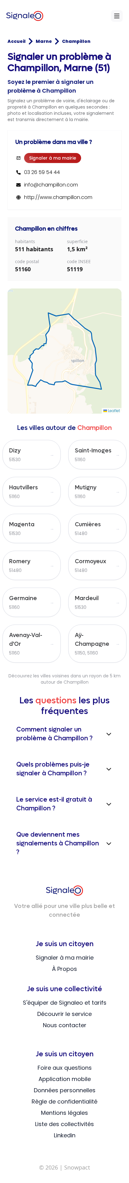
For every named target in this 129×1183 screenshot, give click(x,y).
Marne (44, 41)
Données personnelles (64, 1090)
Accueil (17, 41)
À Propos (64, 969)
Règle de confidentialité (64, 1101)
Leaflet (113, 410)
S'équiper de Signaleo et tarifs (64, 1003)
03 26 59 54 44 (42, 172)
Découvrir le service (64, 1014)
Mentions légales (64, 1113)
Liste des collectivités (64, 1124)
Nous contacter (64, 1025)
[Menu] (117, 16)
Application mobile (65, 1079)
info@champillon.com (51, 185)
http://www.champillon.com (58, 197)
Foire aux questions (65, 1068)
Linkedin (64, 1135)
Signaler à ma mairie (52, 158)
